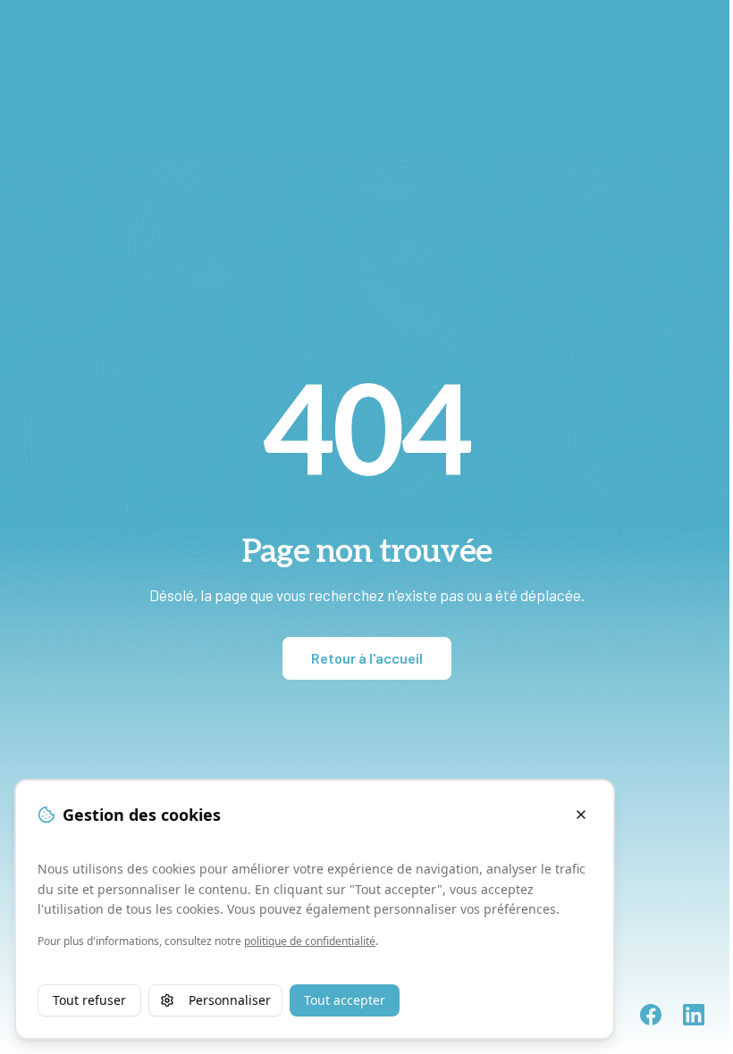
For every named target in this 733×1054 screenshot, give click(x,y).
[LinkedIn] (693, 1014)
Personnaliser (230, 999)
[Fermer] (581, 814)
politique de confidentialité (309, 941)
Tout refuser (89, 999)
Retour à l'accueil (367, 657)
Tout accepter (344, 999)
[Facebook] (650, 1014)
